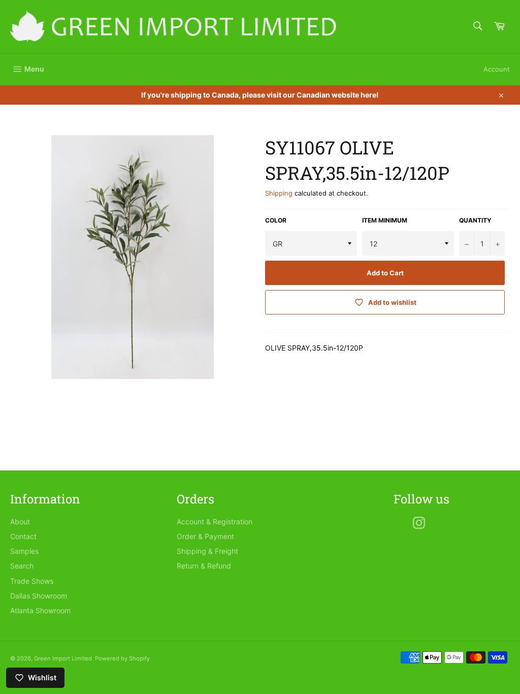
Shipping (278, 193)
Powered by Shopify (122, 658)
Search (22, 565)
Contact (23, 536)
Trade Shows (31, 581)
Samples (24, 551)
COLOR (275, 220)
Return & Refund (204, 565)
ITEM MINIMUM (384, 220)
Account (496, 69)
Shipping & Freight (207, 551)
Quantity (475, 220)
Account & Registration (214, 521)
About (20, 521)
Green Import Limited (63, 658)
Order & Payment (205, 536)
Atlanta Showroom (40, 610)
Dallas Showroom (38, 595)
